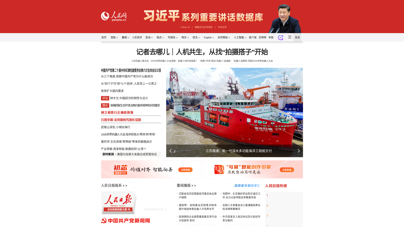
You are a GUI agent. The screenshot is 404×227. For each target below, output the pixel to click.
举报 (270, 37)
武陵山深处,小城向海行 (115, 121)
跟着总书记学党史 (204, 27)
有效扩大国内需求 (112, 90)
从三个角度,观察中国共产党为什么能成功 (127, 77)
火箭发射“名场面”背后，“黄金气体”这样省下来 (285, 217)
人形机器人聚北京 (140, 61)
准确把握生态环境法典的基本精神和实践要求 (135, 102)
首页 (103, 37)
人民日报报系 (111, 185)
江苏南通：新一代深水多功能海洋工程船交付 (239, 151)
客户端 (252, 37)
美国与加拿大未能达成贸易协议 (137, 154)
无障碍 (262, 37)
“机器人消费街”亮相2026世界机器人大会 (253, 61)
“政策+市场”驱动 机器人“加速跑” (215, 61)
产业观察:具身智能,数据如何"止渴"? (123, 140)
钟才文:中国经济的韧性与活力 (129, 96)
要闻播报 (184, 185)
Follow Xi (185, 27)
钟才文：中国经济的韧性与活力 (284, 195)
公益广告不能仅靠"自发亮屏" (134, 146)
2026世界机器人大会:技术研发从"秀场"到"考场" (128, 128)
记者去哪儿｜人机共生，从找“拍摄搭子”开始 (202, 52)
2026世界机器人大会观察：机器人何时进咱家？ (174, 61)
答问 (192, 220)
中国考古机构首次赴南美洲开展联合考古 (285, 207)
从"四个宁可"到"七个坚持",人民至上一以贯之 (129, 83)
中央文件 (222, 27)
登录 (297, 37)
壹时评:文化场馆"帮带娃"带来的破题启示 (126, 134)
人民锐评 (137, 37)
